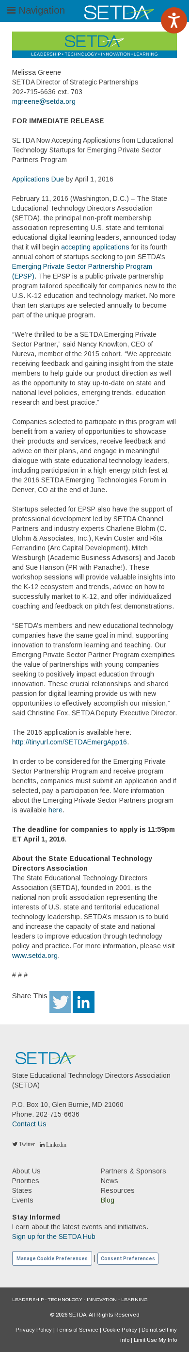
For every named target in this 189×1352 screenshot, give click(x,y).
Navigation (40, 10)
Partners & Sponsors (133, 1171)
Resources (118, 1190)
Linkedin (55, 1145)
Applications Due (38, 179)
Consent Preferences (128, 1258)
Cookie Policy (120, 1330)
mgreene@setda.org (44, 101)
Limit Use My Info (155, 1340)
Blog (107, 1200)
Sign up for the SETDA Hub (53, 1236)
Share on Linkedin (83, 1002)
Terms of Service (77, 1330)
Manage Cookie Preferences (52, 1258)
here (55, 810)
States (22, 1190)
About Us (26, 1171)
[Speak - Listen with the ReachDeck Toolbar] (174, 20)
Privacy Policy (34, 1330)
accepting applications (95, 247)
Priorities (25, 1181)
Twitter (26, 1144)
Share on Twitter (60, 1002)
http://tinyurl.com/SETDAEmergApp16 (69, 742)
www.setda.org (35, 955)
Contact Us (29, 1124)
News (109, 1181)
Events (22, 1200)
